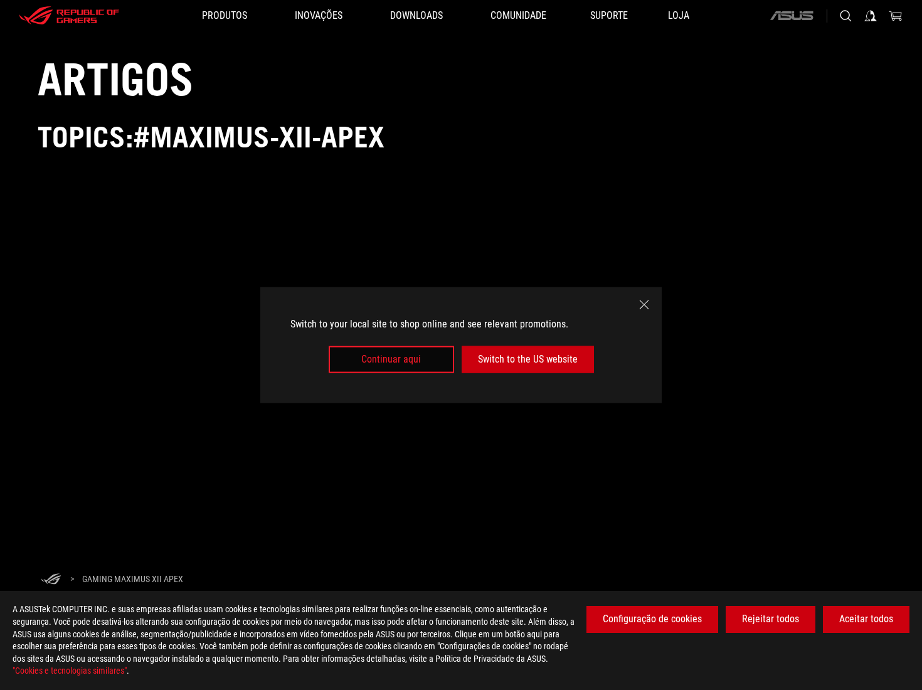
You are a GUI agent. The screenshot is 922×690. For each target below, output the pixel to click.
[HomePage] (51, 579)
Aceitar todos (866, 619)
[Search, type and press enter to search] (845, 16)
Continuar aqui (391, 359)
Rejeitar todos (770, 619)
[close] (644, 304)
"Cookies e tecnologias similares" (70, 671)
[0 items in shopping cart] (895, 15)
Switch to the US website (528, 359)
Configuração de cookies (652, 619)
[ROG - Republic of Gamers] (69, 15)
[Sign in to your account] (870, 15)
